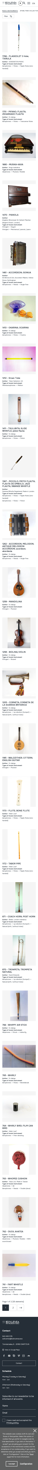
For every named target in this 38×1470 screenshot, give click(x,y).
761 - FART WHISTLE (12, 1284)
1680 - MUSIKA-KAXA (12, 164)
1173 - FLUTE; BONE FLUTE (16, 810)
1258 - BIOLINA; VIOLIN (14, 652)
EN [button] (33, 3)
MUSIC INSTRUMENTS (10, 11)
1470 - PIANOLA (10, 215)
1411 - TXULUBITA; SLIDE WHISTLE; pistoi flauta (14, 429)
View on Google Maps (12, 1350)
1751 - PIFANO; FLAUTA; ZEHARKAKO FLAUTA (14, 112)
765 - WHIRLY (9, 1075)
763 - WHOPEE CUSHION (14, 1178)
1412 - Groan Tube (11, 378)
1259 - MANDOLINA (12, 601)
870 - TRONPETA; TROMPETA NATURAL (17, 970)
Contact (19, 1363)
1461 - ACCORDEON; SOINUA (16, 272)
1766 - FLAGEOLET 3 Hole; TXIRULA (15, 57)
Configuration (26, 1464)
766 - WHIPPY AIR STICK (14, 1025)
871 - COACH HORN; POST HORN (18, 916)
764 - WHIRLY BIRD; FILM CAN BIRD (17, 1127)
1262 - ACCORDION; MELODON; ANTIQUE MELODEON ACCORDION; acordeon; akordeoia (18, 548)
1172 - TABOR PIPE (11, 863)
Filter (6, 16)
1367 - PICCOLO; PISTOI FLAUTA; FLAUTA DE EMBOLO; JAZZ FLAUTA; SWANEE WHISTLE (18, 484)
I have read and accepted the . (19, 1421)
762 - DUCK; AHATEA (12, 1231)
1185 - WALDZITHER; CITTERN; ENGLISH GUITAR (17, 759)
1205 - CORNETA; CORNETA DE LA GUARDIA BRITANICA (18, 703)
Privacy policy (12, 1423)
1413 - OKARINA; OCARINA (15, 327)
